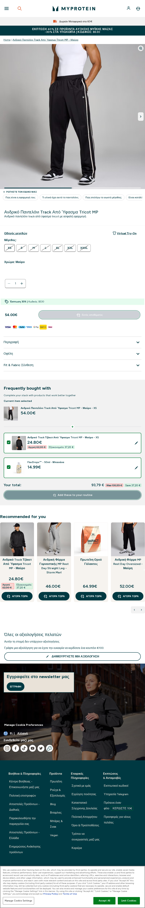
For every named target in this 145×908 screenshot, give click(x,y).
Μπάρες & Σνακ (56, 824)
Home (7, 39)
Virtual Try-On (127, 233)
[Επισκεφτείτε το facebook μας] (15, 748)
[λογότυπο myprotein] (74, 8)
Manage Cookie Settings (18, 900)
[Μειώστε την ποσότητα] (9, 283)
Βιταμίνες (56, 812)
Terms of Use (70, 894)
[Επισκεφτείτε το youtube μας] (32, 748)
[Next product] (141, 609)
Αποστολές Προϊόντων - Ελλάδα (24, 835)
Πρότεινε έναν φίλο (118, 805)
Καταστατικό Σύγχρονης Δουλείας (84, 805)
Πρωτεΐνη (56, 781)
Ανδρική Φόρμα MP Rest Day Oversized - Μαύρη (128, 564)
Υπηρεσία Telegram (116, 794)
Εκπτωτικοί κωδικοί (116, 785)
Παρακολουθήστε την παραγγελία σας (22, 821)
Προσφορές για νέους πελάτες (117, 819)
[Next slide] (144, 570)
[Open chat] (49, 748)
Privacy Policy (50, 894)
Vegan (54, 835)
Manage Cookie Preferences (23, 724)
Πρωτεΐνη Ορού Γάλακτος (91, 561)
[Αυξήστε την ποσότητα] (22, 283)
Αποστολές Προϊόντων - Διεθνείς (24, 807)
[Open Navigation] (6, 8)
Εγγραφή (15, 686)
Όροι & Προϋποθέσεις (85, 825)
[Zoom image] (141, 48)
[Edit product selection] (136, 443)
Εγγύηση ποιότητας (84, 794)
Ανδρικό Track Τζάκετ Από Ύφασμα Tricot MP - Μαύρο (17, 564)
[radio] (9, 248)
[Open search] (19, 8)
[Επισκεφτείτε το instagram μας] (7, 748)
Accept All (104, 900)
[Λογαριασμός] (129, 8)
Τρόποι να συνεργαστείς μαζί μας (86, 836)
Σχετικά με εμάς (81, 785)
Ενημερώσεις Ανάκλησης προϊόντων (25, 849)
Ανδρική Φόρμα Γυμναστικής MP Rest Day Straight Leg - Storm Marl (54, 566)
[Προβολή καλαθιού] (138, 8)
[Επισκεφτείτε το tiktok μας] (24, 748)
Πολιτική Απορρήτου (84, 816)
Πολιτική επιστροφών (22, 795)
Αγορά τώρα (20, 596)
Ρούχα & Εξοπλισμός (57, 792)
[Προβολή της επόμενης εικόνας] (141, 116)
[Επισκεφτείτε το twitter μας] (41, 748)
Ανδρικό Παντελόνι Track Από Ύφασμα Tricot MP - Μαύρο (45, 39)
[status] (15, 283)
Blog (53, 804)
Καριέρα (77, 847)
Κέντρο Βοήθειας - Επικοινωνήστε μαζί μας (24, 784)
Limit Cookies (129, 900)
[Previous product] (134, 609)
